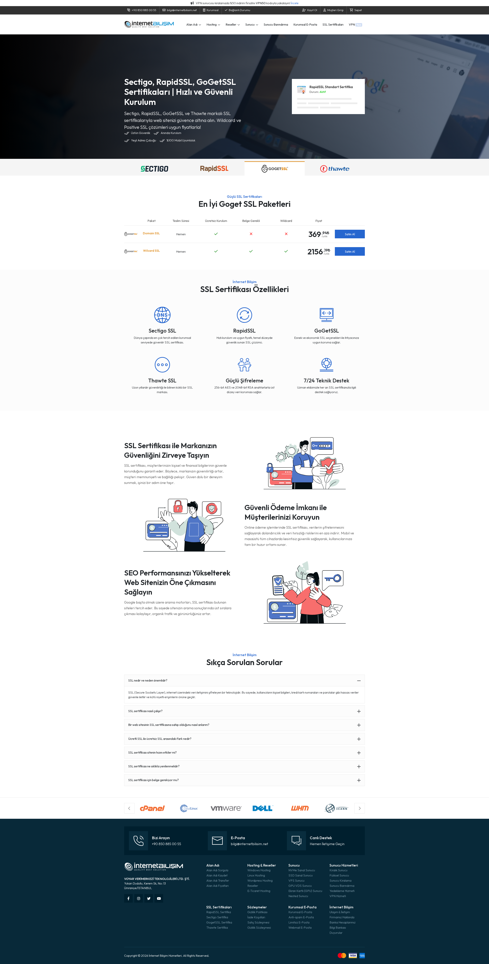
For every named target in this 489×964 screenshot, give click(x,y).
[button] (129, 808)
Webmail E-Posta (300, 927)
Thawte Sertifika (217, 927)
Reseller (231, 24)
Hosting (211, 24)
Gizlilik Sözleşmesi (259, 927)
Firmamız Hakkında (342, 917)
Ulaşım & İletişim (340, 912)
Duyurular (336, 933)
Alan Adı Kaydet (216, 875)
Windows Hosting (258, 870)
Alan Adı (192, 24)
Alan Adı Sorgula (217, 870)
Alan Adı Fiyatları (217, 886)
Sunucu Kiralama (340, 880)
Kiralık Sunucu (338, 870)
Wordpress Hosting (260, 880)
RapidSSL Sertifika (218, 912)
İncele (295, 3)
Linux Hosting (256, 875)
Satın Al (350, 234)
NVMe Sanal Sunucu (301, 870)
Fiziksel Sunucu (339, 875)
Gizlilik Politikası (257, 912)
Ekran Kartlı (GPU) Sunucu (305, 891)
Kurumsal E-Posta (305, 24)
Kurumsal (213, 10)
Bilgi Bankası (338, 927)
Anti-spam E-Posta (301, 917)
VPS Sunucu (296, 880)
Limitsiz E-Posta (298, 922)
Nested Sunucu (298, 896)
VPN (355, 24)
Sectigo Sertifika (217, 917)
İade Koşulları (256, 917)
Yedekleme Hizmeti (342, 891)
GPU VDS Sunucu (300, 886)
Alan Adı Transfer (217, 880)
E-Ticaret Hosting (258, 891)
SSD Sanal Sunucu (300, 875)
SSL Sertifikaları (332, 24)
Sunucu (250, 24)
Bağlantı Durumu (239, 10)
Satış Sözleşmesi (258, 922)
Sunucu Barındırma (276, 24)
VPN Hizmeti (338, 896)
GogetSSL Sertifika (219, 922)
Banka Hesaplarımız (342, 922)
